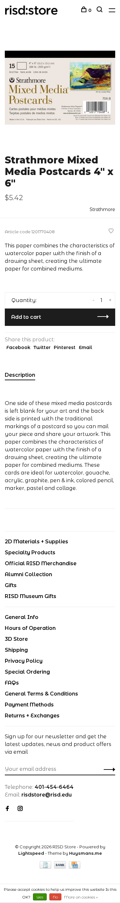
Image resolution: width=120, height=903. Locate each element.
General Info (21, 617)
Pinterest (65, 347)
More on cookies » (81, 897)
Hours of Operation (30, 628)
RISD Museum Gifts (30, 596)
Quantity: (24, 300)
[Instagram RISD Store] (20, 809)
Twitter (42, 347)
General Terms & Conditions (41, 694)
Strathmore (102, 209)
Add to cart (26, 317)
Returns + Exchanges (32, 716)
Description (20, 375)
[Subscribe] (107, 769)
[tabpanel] (60, 87)
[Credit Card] (74, 867)
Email (85, 347)
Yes (39, 897)
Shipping (16, 650)
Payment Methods (29, 705)
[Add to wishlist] (111, 231)
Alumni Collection (28, 574)
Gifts (11, 585)
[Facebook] (7, 809)
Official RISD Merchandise (40, 563)
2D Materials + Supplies (36, 542)
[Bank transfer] (60, 867)
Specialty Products (30, 552)
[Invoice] (46, 867)
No (55, 897)
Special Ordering (27, 672)
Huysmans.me (85, 853)
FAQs (12, 683)
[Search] (100, 10)
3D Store (16, 639)
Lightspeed (31, 853)
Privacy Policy (24, 661)
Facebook (18, 347)
